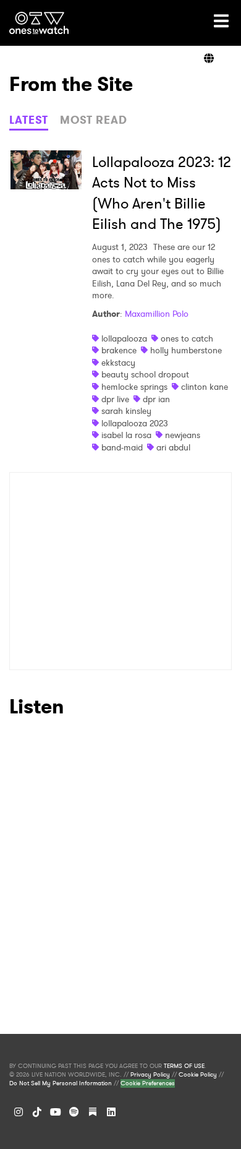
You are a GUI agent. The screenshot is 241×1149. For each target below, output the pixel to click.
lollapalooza (124, 338)
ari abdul (173, 447)
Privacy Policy (150, 1074)
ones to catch (187, 338)
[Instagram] (18, 1112)
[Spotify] (74, 1112)
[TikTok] (37, 1112)
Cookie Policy (198, 1074)
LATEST (28, 120)
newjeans (182, 435)
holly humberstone (186, 350)
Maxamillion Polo (156, 314)
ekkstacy (118, 362)
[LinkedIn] (111, 1112)
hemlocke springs (134, 387)
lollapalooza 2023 (134, 423)
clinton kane (204, 387)
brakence (119, 350)
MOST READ (93, 120)
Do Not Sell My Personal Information (60, 1083)
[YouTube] (55, 1112)
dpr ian (156, 399)
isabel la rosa (126, 435)
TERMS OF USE (184, 1066)
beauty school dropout (145, 374)
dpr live (115, 399)
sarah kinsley (126, 411)
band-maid (122, 447)
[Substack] (92, 1112)
